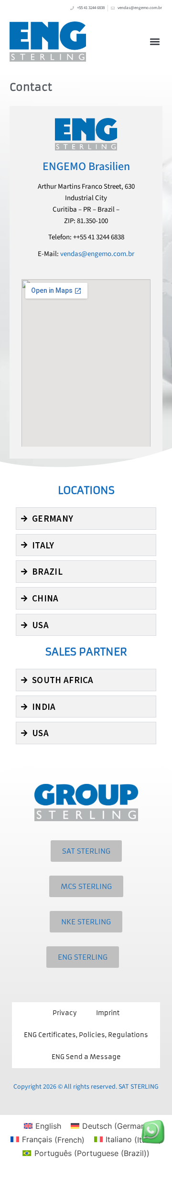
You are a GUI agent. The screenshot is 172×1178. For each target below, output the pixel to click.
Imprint (107, 1013)
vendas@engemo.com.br (97, 254)
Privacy (65, 1013)
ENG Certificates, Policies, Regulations (86, 1035)
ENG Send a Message (86, 1057)
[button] (154, 41)
